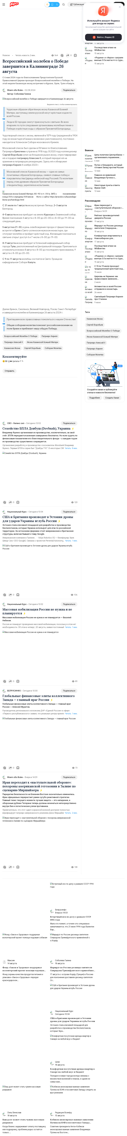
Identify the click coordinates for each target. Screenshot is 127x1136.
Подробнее (94, 398)
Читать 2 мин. (71, 813)
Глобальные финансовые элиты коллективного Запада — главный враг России (38, 698)
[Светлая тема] (47, 4)
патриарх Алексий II (13, 342)
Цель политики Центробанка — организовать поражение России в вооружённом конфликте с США (109, 159)
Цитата (15, 361)
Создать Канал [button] (112, 398)
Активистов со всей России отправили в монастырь (107, 287)
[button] (63, 4)
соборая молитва (53, 348)
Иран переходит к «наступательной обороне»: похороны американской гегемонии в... (108, 209)
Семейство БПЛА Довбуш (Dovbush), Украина (36, 428)
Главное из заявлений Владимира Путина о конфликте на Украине (105, 178)
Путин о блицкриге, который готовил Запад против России (109, 166)
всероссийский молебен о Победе (20, 336)
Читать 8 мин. (71, 448)
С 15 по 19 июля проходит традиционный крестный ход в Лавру (109, 269)
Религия (6, 55)
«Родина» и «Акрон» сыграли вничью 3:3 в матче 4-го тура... (109, 59)
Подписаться (69, 90)
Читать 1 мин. (71, 541)
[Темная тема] (57, 4)
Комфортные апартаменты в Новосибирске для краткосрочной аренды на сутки (108, 240)
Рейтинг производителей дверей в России (106, 216)
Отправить (9, 371)
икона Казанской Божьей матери (42, 342)
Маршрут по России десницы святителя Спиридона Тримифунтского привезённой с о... (109, 229)
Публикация (78, 4)
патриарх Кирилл (49, 336)
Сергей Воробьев (32, 348)
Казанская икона (12, 348)
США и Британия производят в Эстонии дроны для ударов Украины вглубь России (37, 519)
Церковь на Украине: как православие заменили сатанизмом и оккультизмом (108, 279)
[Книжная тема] (52, 4)
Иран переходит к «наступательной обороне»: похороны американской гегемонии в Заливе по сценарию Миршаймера (39, 786)
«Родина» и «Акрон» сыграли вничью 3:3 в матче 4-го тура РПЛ (108, 258)
